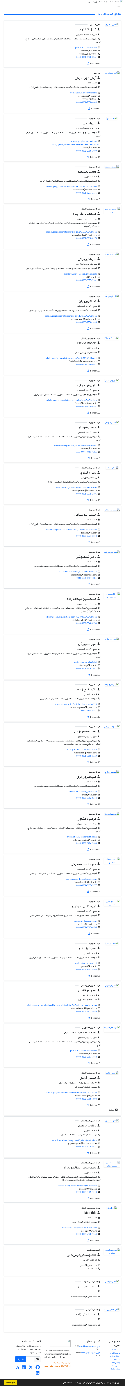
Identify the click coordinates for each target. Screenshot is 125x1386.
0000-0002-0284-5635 (86, 843)
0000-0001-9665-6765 (86, 927)
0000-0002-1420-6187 (86, 406)
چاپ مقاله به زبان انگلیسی (89, 1346)
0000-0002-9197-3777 (86, 885)
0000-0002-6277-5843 (86, 536)
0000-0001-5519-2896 (86, 494)
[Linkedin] (24, 1368)
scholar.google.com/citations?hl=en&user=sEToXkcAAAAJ (71, 1093)
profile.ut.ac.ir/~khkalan (86, 48)
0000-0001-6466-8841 (86, 364)
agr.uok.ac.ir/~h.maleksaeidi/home (81, 879)
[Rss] (37, 1374)
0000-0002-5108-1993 (86, 1099)
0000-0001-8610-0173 (86, 238)
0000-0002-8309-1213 (86, 1192)
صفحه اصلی (115, 1350)
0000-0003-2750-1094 (86, 322)
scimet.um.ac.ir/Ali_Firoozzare (83, 792)
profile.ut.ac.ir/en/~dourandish (83, 93)
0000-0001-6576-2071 (86, 669)
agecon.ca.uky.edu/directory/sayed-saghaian (77, 1186)
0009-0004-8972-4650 (86, 1012)
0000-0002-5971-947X (86, 711)
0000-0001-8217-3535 (86, 193)
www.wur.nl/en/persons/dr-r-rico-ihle (79, 1228)
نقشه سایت (115, 1369)
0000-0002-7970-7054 (86, 1234)
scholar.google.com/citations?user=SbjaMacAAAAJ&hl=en (71, 186)
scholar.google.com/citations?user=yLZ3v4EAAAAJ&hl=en (71, 617)
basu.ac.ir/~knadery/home (85, 921)
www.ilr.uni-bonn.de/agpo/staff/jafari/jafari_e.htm (74, 1140)
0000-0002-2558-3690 (86, 151)
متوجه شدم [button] (10, 1382)
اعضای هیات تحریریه (115, 1357)
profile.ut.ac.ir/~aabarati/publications (80, 274)
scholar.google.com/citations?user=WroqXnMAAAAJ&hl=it (71, 358)
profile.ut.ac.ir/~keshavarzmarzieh (82, 837)
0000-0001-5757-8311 (87, 578)
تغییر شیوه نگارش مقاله (90, 1352)
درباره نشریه (114, 1353)
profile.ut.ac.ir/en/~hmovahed (83, 1050)
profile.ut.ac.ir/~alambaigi (85, 662)
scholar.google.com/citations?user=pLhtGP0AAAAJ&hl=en (71, 232)
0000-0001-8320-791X (86, 452)
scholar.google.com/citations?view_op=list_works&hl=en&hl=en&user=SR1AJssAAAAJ (76, 143)
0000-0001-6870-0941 (86, 57)
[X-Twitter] (30, 1368)
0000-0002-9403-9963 (86, 969)
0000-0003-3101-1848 (86, 1057)
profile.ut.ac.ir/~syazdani (86, 963)
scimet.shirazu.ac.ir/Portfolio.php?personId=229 (76, 704)
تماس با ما (116, 1366)
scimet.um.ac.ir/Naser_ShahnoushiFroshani (78, 572)
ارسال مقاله (115, 1362)
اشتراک (20, 1359)
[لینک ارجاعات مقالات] (88, 63)
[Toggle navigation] (63, 6)
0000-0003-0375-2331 (86, 280)
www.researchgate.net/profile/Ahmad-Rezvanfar (75, 445)
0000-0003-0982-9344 (86, 798)
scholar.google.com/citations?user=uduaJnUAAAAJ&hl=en (71, 400)
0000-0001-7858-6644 (86, 102)
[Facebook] (37, 1368)
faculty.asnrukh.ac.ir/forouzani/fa (82, 750)
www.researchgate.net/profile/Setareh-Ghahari (76, 487)
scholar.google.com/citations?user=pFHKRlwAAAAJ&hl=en (71, 316)
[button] (57, 1382)
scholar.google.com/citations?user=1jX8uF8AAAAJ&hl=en (71, 530)
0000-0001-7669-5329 (86, 756)
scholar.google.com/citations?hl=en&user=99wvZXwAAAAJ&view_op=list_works (62, 1005)
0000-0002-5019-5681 (86, 1147)
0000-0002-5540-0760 (86, 623)
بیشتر (111, 1109)
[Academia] (17, 1368)
